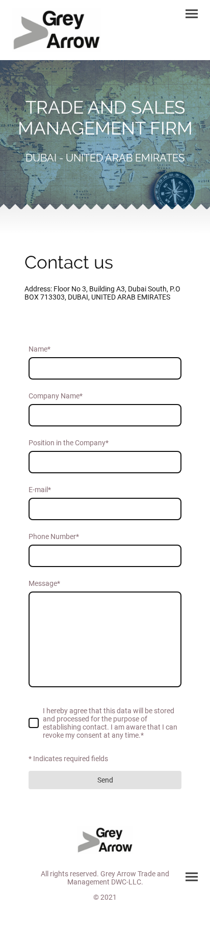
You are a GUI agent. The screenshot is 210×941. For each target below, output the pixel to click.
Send (105, 780)
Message (44, 583)
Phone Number (54, 536)
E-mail (40, 490)
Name (39, 349)
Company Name (56, 396)
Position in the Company (69, 443)
